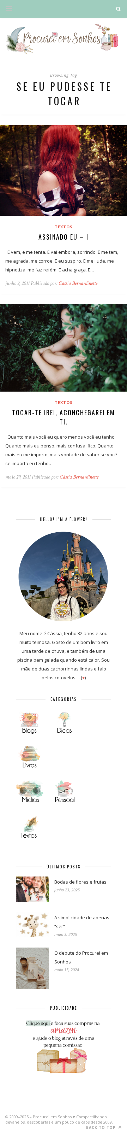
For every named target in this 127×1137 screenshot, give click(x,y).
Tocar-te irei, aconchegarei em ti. (63, 417)
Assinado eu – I (63, 236)
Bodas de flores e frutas (80, 882)
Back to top (101, 1127)
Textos (64, 226)
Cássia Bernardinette (78, 283)
